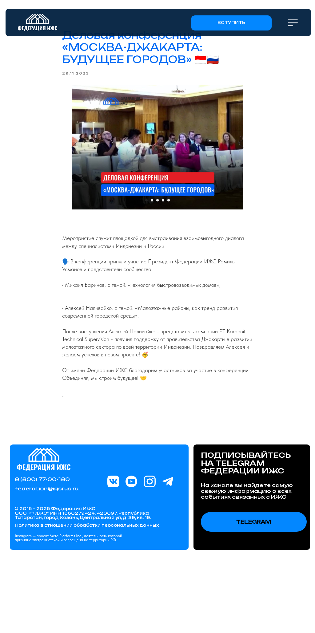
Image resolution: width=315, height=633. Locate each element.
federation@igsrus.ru (46, 488)
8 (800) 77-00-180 (42, 479)
